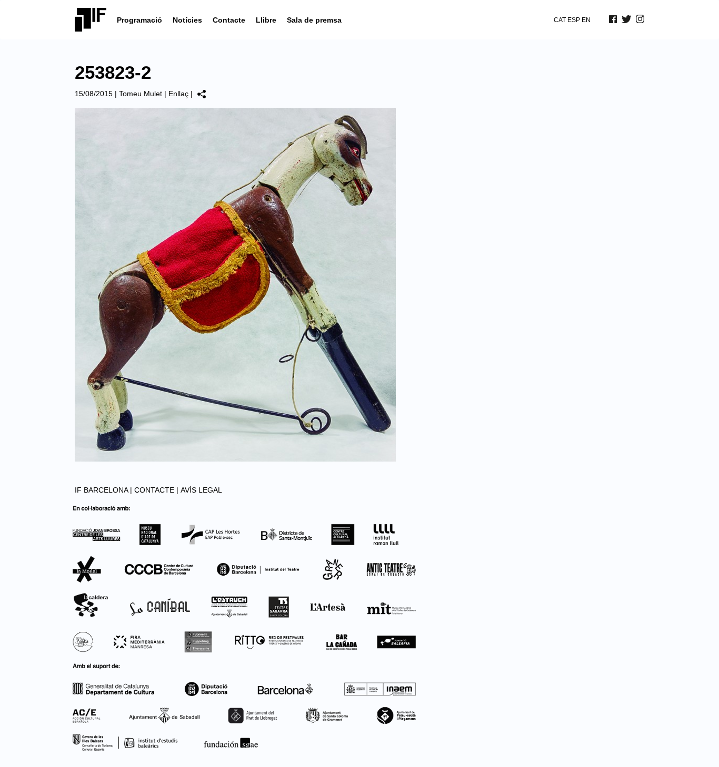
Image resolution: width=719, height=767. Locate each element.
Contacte (229, 20)
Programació (139, 20)
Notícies (187, 20)
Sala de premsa (314, 20)
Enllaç (178, 93)
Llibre (266, 20)
